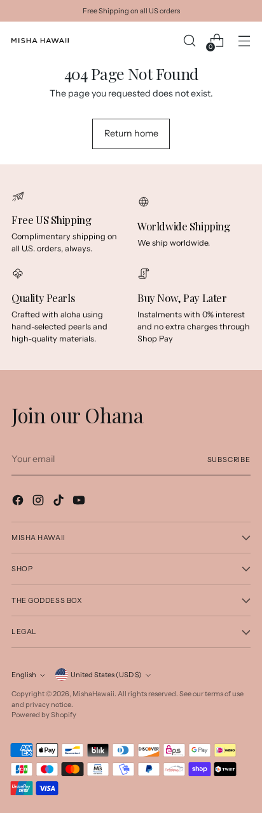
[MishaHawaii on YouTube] (80, 502)
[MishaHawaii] (40, 40)
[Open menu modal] (244, 41)
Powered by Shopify (43, 714)
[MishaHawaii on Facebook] (19, 502)
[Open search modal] (189, 41)
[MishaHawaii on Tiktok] (59, 502)
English (23, 674)
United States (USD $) (106, 674)
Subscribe (229, 459)
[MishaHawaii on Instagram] (39, 502)
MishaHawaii (93, 693)
